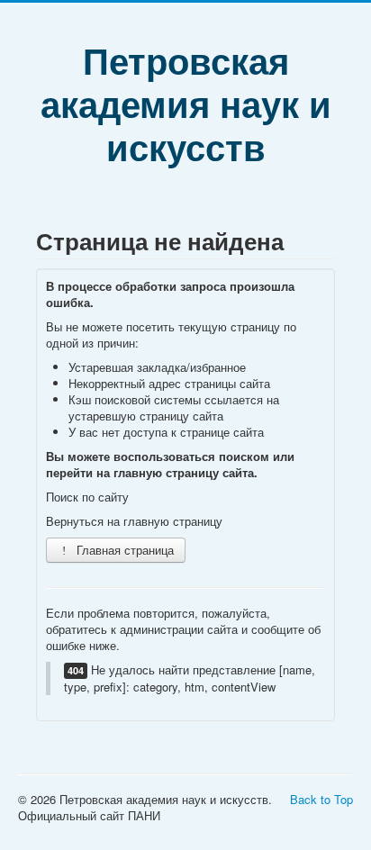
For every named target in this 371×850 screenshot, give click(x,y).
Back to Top (321, 799)
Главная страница (123, 549)
